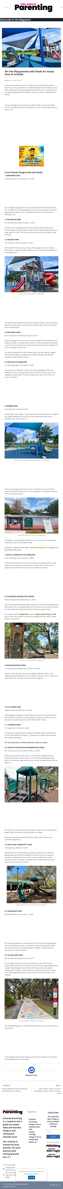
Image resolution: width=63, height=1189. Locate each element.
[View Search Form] (5, 7)
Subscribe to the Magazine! (15, 19)
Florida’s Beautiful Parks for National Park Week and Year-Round (14, 1088)
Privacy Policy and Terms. (31, 1173)
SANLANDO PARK (13, 332)
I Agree (31, 1177)
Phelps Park (23, 614)
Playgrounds (20, 77)
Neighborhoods (10, 77)
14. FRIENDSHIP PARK (13, 911)
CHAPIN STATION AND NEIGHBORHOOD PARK (25, 747)
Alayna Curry (8, 80)
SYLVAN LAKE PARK (15, 955)
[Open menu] (62, 7)
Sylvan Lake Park (50, 966)
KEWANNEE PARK (13, 175)
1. (5, 175)
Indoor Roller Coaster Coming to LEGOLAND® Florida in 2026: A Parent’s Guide (47, 1089)
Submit (53, 1137)
